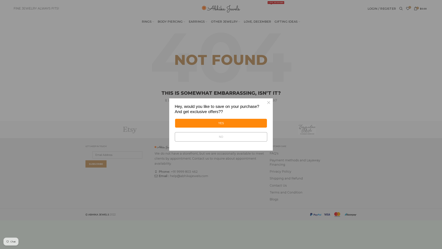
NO (221, 136)
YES (221, 123)
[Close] (269, 102)
